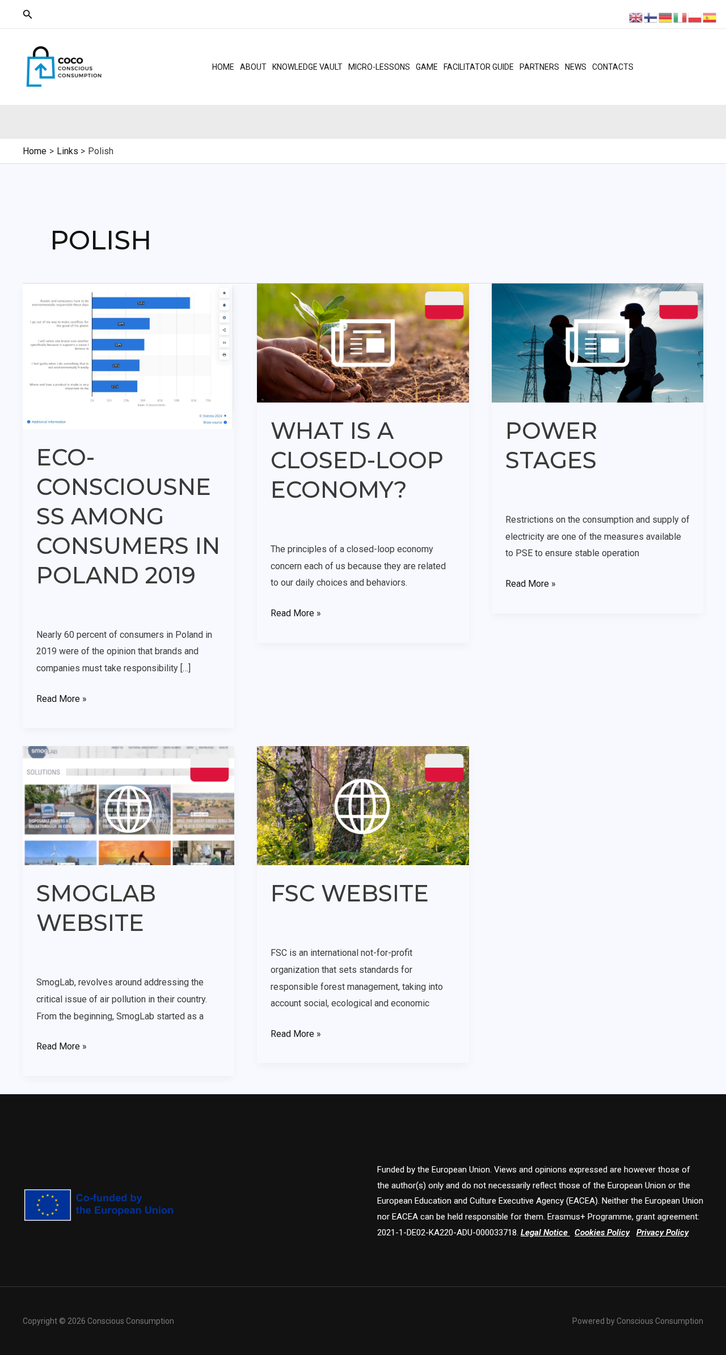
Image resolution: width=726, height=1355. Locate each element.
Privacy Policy (662, 1232)
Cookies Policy (602, 1232)
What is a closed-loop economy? (357, 460)
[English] (636, 16)
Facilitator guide (479, 66)
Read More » (61, 697)
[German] (666, 16)
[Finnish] (651, 16)
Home (223, 66)
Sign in (672, 76)
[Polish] (695, 16)
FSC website (350, 893)
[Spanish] (710, 16)
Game (427, 66)
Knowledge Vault (307, 66)
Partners (539, 66)
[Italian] (680, 16)
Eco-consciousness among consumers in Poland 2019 (128, 516)
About (253, 66)
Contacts (613, 66)
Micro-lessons (379, 66)
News (575, 66)
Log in (671, 57)
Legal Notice (544, 1232)
